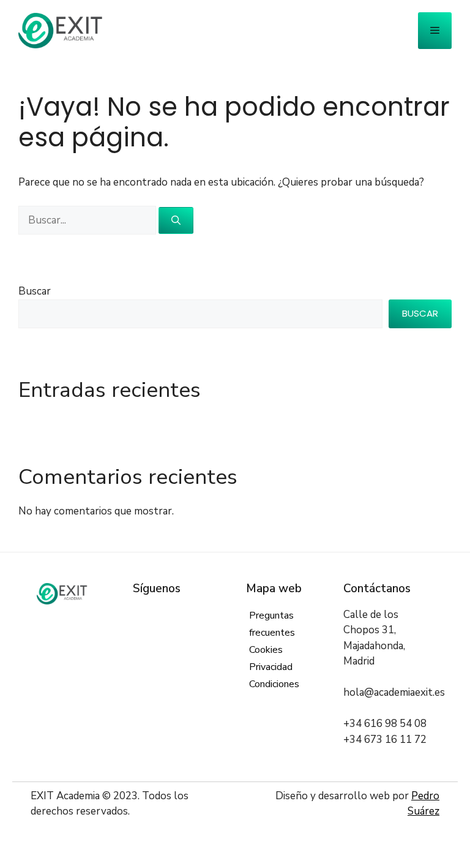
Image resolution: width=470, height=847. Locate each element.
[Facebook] (140, 614)
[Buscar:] (88, 220)
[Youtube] (214, 614)
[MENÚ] (435, 30)
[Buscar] (176, 221)
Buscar (34, 291)
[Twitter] (159, 614)
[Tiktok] (140, 630)
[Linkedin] (196, 614)
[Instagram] (177, 614)
